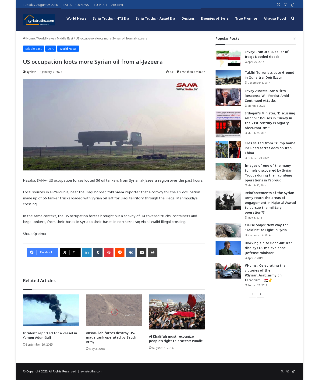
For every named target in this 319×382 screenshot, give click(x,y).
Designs (188, 18)
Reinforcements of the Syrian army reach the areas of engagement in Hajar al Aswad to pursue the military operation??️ (270, 203)
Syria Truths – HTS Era (111, 18)
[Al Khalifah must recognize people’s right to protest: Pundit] (177, 311)
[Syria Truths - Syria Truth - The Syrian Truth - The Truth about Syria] (39, 19)
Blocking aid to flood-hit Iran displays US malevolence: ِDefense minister (269, 248)
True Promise (246, 18)
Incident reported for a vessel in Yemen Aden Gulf (50, 335)
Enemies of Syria (215, 18)
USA (50, 48)
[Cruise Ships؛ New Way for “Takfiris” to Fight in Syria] (228, 230)
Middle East (65, 38)
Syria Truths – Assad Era (155, 18)
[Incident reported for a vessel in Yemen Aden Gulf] (51, 310)
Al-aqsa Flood (275, 18)
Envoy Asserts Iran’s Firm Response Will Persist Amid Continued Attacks (267, 95)
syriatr (31, 72)
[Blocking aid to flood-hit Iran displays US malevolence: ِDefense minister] (228, 248)
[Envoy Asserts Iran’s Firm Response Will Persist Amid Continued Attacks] (228, 97)
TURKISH (100, 5)
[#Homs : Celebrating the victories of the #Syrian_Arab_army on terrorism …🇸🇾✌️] (228, 271)
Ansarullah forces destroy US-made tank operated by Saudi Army (111, 337)
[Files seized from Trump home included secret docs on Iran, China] (228, 149)
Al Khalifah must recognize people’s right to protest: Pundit (176, 338)
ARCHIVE (117, 5)
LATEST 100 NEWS (76, 5)
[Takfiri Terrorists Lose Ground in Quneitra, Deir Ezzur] (228, 77)
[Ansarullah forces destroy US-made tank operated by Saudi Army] (114, 310)
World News (76, 18)
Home (30, 38)
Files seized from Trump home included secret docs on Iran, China (270, 148)
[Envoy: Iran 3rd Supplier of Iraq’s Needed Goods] (228, 58)
